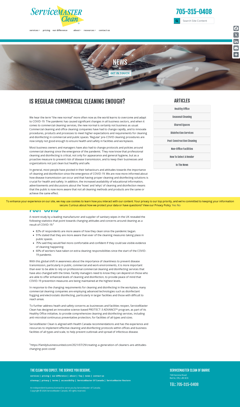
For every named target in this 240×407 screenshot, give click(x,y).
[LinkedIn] (236, 41)
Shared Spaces (182, 124)
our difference (60, 30)
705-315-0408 (194, 12)
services (34, 375)
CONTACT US (98, 375)
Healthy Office (182, 108)
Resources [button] (89, 30)
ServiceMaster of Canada (90, 380)
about (73, 375)
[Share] (236, 54)
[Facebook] (236, 28)
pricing (46, 30)
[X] (236, 35)
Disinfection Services (182, 132)
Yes (174, 205)
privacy (45, 380)
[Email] (236, 48)
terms (55, 380)
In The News (182, 164)
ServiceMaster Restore (119, 380)
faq (80, 375)
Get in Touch (120, 73)
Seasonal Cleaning (182, 116)
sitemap (34, 380)
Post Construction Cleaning (182, 140)
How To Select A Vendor (182, 156)
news (87, 375)
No (179, 205)
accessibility (67, 380)
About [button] (76, 30)
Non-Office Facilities (182, 148)
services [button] (34, 30)
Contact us (104, 30)
